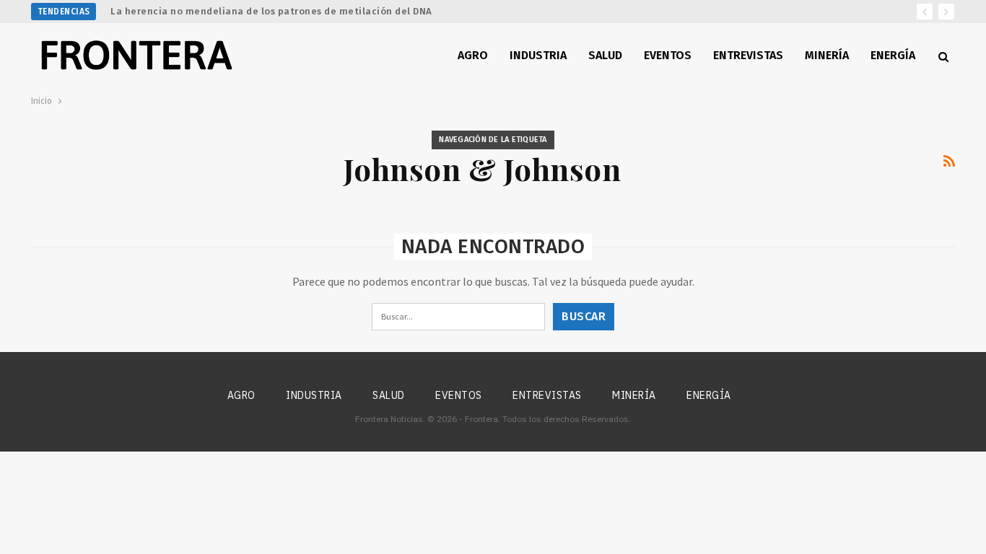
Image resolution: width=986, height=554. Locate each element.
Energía (893, 55)
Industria (538, 55)
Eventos (667, 55)
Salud (605, 55)
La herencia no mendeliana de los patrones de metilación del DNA (271, 11)
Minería (827, 55)
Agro (473, 55)
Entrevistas (748, 55)
